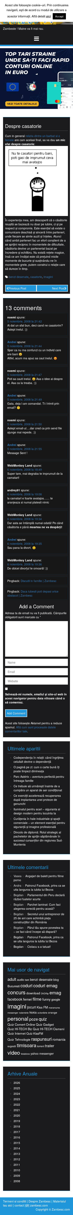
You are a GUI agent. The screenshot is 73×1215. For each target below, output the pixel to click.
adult (12, 979)
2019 (17, 1121)
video (14, 1052)
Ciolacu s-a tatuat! (39, 947)
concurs (17, 992)
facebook (15, 999)
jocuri (31, 1007)
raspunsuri (41, 1039)
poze (33, 1019)
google (55, 999)
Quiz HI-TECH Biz (20, 1029)
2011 (17, 1165)
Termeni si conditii (14, 1201)
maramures (54, 1007)
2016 (17, 1137)
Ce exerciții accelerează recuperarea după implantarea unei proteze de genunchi (37, 800)
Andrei (11, 342)
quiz (43, 1019)
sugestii (12, 1046)
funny (46, 999)
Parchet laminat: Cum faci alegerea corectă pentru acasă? (37, 906)
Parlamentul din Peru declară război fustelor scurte (39, 897)
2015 (17, 1143)
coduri (26, 985)
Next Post (58, 288)
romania (59, 1039)
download (33, 993)
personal (18, 1018)
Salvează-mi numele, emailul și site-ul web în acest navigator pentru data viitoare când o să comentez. (36, 698)
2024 (17, 1094)
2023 (17, 1099)
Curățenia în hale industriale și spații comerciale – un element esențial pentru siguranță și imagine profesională (39, 823)
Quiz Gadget (45, 1024)
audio (20, 980)
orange (52, 1012)
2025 (17, 1088)
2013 (17, 1154)
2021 (17, 1110)
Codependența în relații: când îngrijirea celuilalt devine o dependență (38, 759)
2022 (17, 1104)
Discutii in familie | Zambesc (38, 581)
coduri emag (45, 985)
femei (27, 999)
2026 (17, 1083)
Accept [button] (59, 16)
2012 (17, 1159)
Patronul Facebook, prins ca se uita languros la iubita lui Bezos (39, 887)
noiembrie (24, 1012)
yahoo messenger (42, 1053)
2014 (17, 1148)
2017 (17, 1132)
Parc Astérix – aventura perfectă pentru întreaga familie (39, 779)
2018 (17, 1126)
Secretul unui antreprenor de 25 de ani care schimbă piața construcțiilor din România (39, 918)
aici (48, 16)
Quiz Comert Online (21, 1024)
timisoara (26, 1045)
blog (56, 980)
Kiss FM (42, 1007)
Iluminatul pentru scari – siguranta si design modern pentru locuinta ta (37, 811)
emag (55, 992)
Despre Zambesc (40, 1201)
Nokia (33, 1012)
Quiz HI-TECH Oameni (48, 1029)
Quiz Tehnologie (19, 1039)
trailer (49, 1045)
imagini (48, 277)
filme (37, 999)
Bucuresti (14, 986)
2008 (17, 1181)
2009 (17, 1176)
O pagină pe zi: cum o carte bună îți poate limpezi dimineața (36, 769)
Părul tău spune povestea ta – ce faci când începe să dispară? (38, 930)
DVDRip (45, 993)
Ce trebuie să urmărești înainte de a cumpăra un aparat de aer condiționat (38, 788)
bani (27, 979)
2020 (17, 1115)
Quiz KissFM (34, 1033)
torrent (40, 1046)
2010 (17, 1170)
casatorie (36, 277)
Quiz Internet (17, 1033)
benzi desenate (19, 277)
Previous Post (17, 288)
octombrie (42, 1012)
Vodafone (25, 1053)
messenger (13, 1012)
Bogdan (19, 937)
